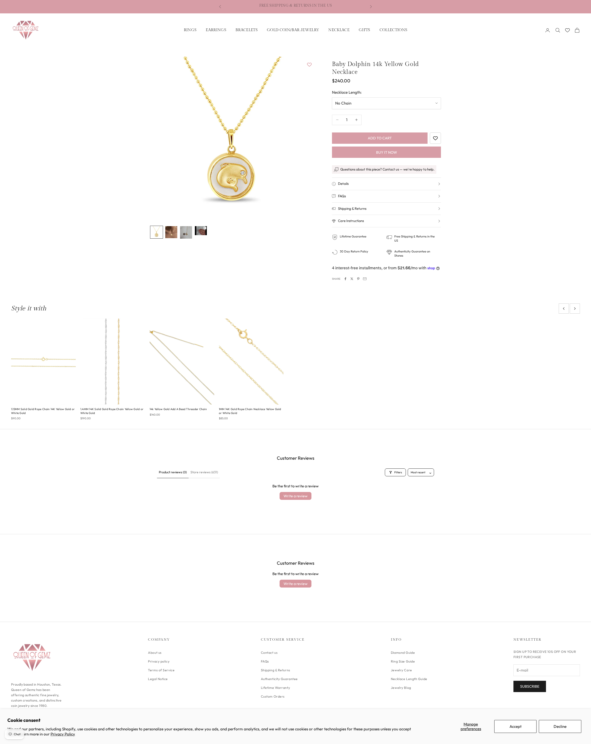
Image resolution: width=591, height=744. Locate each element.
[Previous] (159, 138)
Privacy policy (158, 661)
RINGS (190, 30)
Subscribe (529, 686)
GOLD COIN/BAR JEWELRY (293, 30)
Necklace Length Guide (409, 679)
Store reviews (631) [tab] (204, 472)
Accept (516, 726)
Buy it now (386, 152)
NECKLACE (339, 30)
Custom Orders (273, 696)
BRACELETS (246, 30)
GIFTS (364, 30)
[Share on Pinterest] (358, 279)
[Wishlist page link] (567, 30)
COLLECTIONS (393, 30)
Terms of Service (161, 670)
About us (154, 653)
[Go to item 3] (186, 232)
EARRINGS (216, 30)
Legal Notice (158, 679)
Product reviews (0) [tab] (173, 472)
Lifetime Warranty (275, 688)
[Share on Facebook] (345, 279)
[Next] (305, 138)
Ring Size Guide (403, 661)
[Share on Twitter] (352, 279)
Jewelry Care (401, 670)
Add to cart (380, 138)
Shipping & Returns (275, 670)
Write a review (295, 496)
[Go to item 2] (171, 232)
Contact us (269, 653)
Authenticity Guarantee (279, 679)
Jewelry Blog (401, 688)
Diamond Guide (403, 653)
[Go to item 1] (156, 232)
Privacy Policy (63, 734)
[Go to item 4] (200, 231)
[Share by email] (365, 279)
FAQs (265, 661)
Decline (560, 726)
